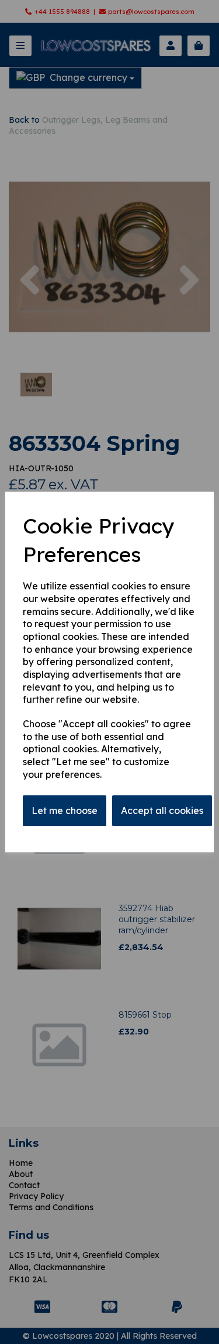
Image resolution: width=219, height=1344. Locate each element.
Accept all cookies (162, 810)
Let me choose (65, 810)
